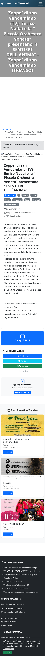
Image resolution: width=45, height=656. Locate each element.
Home (5, 129)
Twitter (23, 361)
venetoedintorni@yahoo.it (14, 612)
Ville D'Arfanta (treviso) (12, 581)
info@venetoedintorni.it (13, 608)
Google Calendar (23, 392)
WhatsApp (23, 366)
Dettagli (9, 452)
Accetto (8, 653)
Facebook (23, 356)
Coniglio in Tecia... (10, 578)
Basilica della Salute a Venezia (15, 588)
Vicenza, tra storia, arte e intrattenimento (20, 592)
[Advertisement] (22, 105)
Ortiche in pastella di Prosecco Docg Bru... (20, 574)
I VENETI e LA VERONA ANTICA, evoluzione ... (21, 571)
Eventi (12, 129)
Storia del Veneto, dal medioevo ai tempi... (20, 567)
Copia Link (23, 371)
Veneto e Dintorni (16, 3)
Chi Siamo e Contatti (11, 618)
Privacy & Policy (9, 622)
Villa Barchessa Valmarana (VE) (16, 585)
